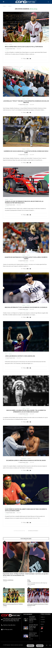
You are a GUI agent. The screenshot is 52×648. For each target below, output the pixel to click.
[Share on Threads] (28, 58)
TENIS (42, 626)
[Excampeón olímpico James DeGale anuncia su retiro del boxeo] (26, 441)
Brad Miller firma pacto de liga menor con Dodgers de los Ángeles (26, 307)
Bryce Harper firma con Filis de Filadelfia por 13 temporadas (24, 46)
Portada (4, 6)
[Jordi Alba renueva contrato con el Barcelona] (26, 336)
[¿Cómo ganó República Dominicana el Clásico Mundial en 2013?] (38, 595)
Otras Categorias (45, 614)
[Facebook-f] (46, 645)
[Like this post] (21, 58)
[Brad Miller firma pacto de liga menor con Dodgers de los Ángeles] (26, 287)
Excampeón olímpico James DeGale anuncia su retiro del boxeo (26, 460)
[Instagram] (50, 645)
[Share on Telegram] (27, 58)
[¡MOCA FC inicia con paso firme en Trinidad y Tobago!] (14, 595)
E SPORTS (43, 619)
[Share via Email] (30, 58)
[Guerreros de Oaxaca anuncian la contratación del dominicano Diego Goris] (26, 131)
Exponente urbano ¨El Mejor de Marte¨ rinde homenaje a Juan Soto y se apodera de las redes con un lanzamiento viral (25, 574)
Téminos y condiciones (8, 580)
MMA (42, 631)
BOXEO (42, 624)
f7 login (29, 581)
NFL (41, 629)
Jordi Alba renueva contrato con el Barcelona (20, 356)
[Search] (48, 1)
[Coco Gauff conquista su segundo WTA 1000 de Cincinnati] (25, 619)
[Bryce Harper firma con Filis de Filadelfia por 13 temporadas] (26, 27)
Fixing (28, 580)
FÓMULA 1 (43, 617)
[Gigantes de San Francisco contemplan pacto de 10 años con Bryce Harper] (26, 237)
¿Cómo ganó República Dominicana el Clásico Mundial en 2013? (37, 605)
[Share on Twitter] (24, 58)
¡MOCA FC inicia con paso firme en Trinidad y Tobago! (13, 605)
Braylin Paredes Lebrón (10, 48)
